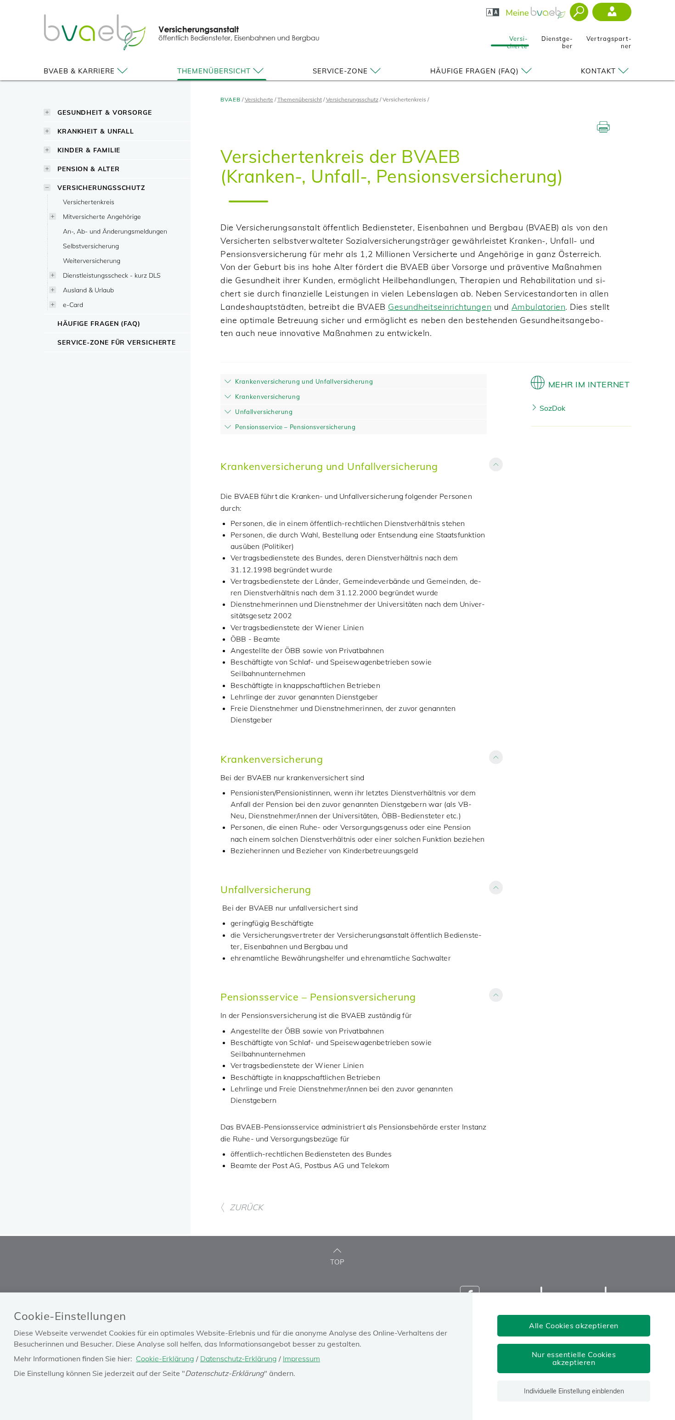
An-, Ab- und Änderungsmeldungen (115, 231)
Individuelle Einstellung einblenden (574, 1391)
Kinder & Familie (88, 150)
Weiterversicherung (91, 260)
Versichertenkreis (88, 202)
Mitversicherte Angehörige (102, 216)
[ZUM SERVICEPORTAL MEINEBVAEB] (536, 10)
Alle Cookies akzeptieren (574, 1325)
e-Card (73, 304)
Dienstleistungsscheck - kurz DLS (112, 275)
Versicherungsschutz (101, 187)
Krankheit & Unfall (95, 131)
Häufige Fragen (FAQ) (474, 71)
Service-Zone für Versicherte (116, 342)
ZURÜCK (246, 1207)
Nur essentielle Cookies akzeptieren (574, 1358)
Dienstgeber (557, 39)
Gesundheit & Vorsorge (104, 112)
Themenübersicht (214, 71)
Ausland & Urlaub (88, 290)
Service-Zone (340, 71)
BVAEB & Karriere (79, 71)
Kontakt (598, 71)
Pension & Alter (88, 169)
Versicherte (517, 39)
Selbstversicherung (91, 246)
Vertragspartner (608, 39)
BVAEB (230, 99)
